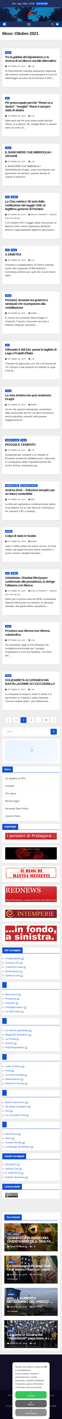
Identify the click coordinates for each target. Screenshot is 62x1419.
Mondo (14, 197)
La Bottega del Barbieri (18, 1146)
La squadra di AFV (15, 778)
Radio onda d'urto (15, 1102)
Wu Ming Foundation (16, 1106)
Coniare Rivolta (14, 1142)
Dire (7, 1110)
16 (46, 720)
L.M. (33, 66)
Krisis (8, 1070)
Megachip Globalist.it (17, 1034)
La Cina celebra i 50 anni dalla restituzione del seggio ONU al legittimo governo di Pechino (25, 205)
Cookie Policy (13, 816)
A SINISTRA (13, 254)
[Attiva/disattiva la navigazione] (29, 24)
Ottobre (9, 1043)
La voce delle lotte (15, 1115)
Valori (8, 1138)
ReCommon (12, 994)
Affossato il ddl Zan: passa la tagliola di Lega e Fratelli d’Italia (31, 351)
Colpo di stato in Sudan (20, 536)
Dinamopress (12, 971)
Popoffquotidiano (15, 1047)
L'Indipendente (13, 958)
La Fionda (11, 1038)
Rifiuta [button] (31, 1404)
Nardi (34, 313)
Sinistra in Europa (15, 1083)
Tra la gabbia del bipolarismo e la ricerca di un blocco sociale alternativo (30, 59)
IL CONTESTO (13, 1172)
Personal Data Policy (16, 808)
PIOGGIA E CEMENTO (20, 444)
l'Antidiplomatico (14, 1007)
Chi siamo (10, 793)
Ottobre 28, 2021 (17, 359)
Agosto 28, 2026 (19, 1246)
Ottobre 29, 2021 (17, 66)
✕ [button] (46, 1366)
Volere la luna (13, 975)
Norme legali (12, 801)
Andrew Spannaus (15, 1177)
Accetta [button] (31, 1395)
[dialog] (31, 1390)
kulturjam (10, 1002)
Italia (8, 52)
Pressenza (11, 998)
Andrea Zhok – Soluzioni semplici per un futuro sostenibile (30, 492)
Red (33, 499)
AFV (31, 14)
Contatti (9, 785)
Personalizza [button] (31, 1413)
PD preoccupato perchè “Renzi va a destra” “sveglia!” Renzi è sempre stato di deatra (29, 106)
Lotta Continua (13, 1066)
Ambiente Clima (12, 440)
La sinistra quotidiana (17, 1030)
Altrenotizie (11, 1133)
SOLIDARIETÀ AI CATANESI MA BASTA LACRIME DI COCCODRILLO (30, 682)
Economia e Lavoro (29, 485)
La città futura (13, 1011)
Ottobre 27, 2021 (17, 689)
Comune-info (12, 962)
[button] (52, 24)
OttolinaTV (11, 1164)
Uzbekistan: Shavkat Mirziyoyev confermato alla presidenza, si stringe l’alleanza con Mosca (30, 581)
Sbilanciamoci (13, 1079)
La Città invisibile (15, 1074)
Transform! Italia (14, 967)
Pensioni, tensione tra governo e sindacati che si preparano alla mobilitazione (26, 303)
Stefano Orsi (12, 1168)
